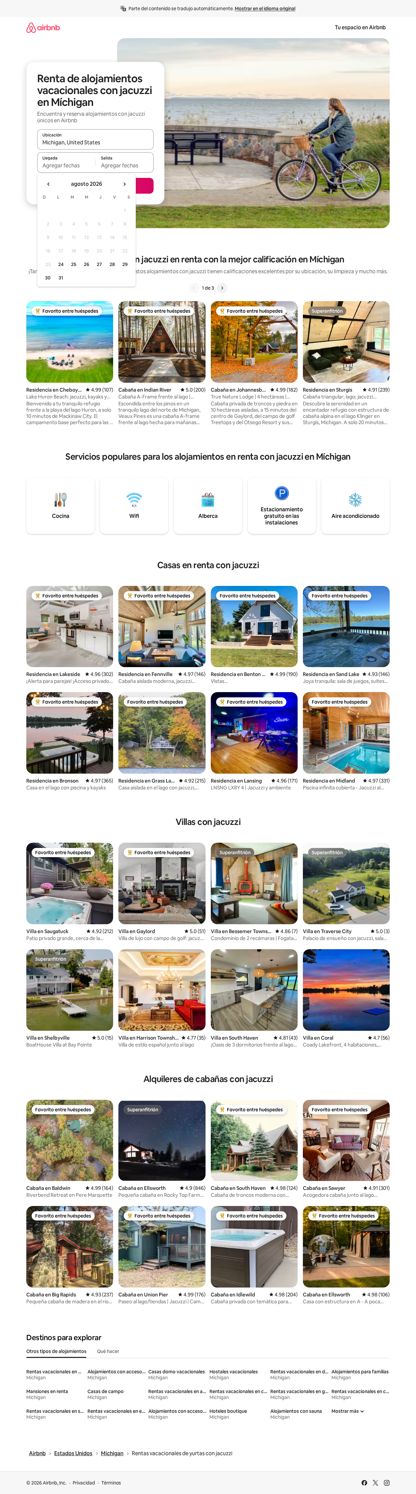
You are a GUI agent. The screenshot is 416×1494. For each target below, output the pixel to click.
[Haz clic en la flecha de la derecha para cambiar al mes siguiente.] (124, 184)
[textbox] (66, 165)
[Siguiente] (222, 288)
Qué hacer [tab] (108, 1351)
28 (112, 264)
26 (86, 264)
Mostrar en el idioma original (265, 9)
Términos (111, 1483)
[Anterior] (194, 288)
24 (60, 264)
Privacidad (84, 1483)
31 (61, 278)
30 (48, 278)
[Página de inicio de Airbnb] (43, 27)
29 (125, 264)
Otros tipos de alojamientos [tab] (56, 1351)
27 (99, 264)
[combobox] (95, 142)
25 (73, 264)
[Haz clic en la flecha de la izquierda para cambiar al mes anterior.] (49, 184)
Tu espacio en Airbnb (360, 27)
